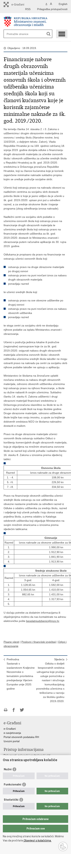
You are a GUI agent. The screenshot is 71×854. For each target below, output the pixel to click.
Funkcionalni (12, 784)
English (63, 4)
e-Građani (10, 728)
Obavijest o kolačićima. (37, 840)
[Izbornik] (61, 34)
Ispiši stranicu (6, 710)
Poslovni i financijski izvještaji (38, 641)
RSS (27, 9)
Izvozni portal (12, 741)
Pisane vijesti (11, 641)
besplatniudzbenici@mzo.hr (42, 621)
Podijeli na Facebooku (14, 710)
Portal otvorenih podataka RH (21, 737)
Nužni (8, 769)
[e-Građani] (20, 4)
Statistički (11, 799)
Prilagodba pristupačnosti (52, 9)
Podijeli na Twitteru (22, 710)
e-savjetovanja (12, 732)
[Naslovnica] (36, 21)
